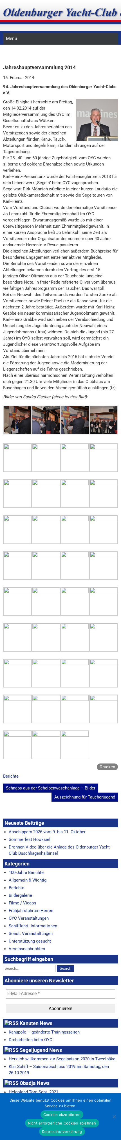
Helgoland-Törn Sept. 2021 (33, 1092)
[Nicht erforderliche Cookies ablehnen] (114, 1116)
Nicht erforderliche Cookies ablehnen (62, 1123)
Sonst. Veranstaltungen (31, 933)
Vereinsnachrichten (27, 948)
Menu (11, 38)
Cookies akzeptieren (62, 1114)
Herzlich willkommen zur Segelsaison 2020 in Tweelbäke (62, 1058)
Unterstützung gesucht (30, 941)
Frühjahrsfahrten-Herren (31, 910)
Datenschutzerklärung (62, 1131)
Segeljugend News (41, 1050)
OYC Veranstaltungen (29, 918)
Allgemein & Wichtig (27, 880)
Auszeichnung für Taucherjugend (84, 797)
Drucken (107, 766)
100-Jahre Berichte (26, 872)
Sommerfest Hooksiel (29, 839)
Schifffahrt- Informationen (33, 925)
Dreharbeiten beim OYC (30, 1039)
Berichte (11, 776)
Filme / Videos (22, 903)
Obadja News (35, 1083)
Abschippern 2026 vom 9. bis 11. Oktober (47, 831)
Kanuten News (36, 1023)
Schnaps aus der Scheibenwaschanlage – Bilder (50, 788)
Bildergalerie (20, 895)
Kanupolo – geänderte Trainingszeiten (44, 1032)
